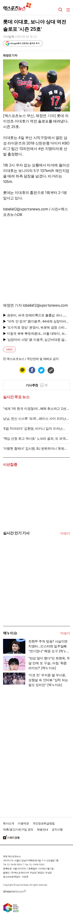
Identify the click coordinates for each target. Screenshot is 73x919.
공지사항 (57, 829)
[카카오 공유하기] (22, 370)
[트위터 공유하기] (41, 370)
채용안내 (42, 829)
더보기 (65, 533)
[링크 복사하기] (51, 370)
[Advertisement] (33, 595)
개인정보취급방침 (44, 823)
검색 (60, 10)
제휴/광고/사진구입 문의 (18, 829)
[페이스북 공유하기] (32, 370)
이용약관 (23, 823)
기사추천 (36, 385)
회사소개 (8, 823)
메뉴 (68, 10)
